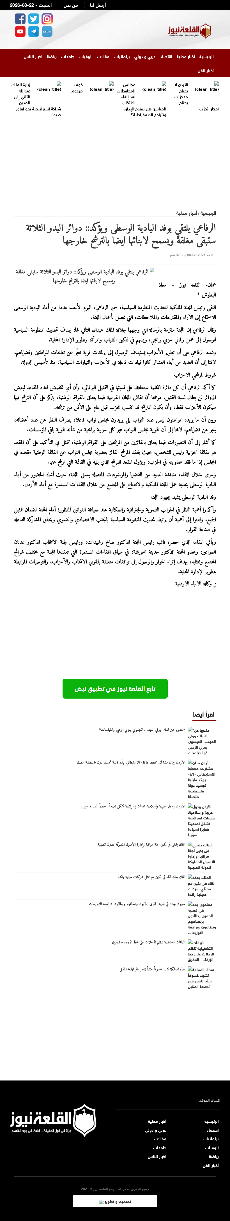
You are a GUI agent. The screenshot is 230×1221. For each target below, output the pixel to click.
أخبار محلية (186, 56)
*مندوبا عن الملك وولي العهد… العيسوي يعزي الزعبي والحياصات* (142, 730)
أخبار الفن (206, 70)
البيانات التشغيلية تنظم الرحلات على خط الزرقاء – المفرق (148, 942)
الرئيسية (206, 56)
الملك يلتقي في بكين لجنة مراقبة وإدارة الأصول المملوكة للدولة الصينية (141, 845)
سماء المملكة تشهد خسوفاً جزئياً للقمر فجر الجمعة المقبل (152, 969)
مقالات (103, 56)
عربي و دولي (145, 56)
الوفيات (86, 56)
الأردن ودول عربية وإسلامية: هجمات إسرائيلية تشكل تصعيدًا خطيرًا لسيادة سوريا (133, 806)
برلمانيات (122, 56)
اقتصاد (166, 56)
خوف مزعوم (77, 87)
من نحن (71, 4)
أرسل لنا (98, 4)
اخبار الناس (33, 56)
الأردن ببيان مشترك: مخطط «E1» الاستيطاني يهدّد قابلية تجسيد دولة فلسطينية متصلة (131, 762)
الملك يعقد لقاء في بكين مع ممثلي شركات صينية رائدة (151, 877)
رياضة (52, 56)
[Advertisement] (115, 161)
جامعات (67, 56)
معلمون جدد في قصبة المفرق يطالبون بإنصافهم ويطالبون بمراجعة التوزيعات (137, 904)
